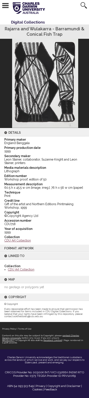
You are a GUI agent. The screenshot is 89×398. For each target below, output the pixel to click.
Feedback (50, 389)
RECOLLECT (8, 340)
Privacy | (41, 386)
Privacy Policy (9, 329)
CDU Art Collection (21, 269)
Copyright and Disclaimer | (64, 386)
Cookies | (38, 389)
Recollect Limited (52, 340)
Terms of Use (25, 329)
